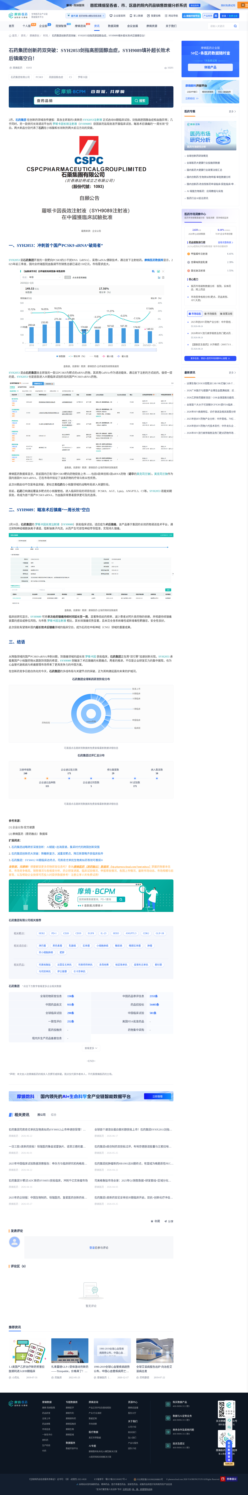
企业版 (43, 26)
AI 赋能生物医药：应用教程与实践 (205, 191)
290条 (70, 1013)
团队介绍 (132, 1448)
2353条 (154, 996)
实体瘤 (86, 945)
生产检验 (46, 1445)
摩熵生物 (70, 1429)
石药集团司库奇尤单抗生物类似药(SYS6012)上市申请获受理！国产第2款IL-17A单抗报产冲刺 (48, 1129)
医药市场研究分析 (196, 146)
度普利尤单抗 (141, 964)
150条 (70, 996)
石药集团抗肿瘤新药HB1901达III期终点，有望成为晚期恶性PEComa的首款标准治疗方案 (133, 1163)
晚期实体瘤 (135, 945)
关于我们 (171, 26)
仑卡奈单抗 (79, 971)
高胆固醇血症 (56, 77)
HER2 (42, 933)
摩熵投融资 (71, 1424)
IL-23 (103, 933)
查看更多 (89, 1048)
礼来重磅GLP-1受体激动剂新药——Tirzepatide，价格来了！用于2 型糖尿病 (69, 1371)
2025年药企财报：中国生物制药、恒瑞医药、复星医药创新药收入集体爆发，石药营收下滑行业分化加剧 (48, 1197)
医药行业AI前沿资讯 (197, 198)
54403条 (154, 1004)
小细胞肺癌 (102, 945)
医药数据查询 (229, 1451)
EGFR (91, 933)
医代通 (74, 16)
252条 (70, 1021)
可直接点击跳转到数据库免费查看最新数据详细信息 (91, 748)
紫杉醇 (158, 964)
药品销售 (46, 1424)
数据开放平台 (191, 15)
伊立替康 (62, 971)
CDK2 (146, 933)
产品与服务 (133, 1443)
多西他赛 (104, 964)
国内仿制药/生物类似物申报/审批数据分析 (209, 177)
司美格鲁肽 (45, 964)
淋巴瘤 (42, 945)
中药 (44, 1451)
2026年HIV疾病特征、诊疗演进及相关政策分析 (211, 411)
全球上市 (46, 1418)
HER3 (116, 933)
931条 (70, 1004)
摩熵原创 (34, 35)
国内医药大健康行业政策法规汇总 (204, 170)
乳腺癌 (72, 945)
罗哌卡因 (82, 77)
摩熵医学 (70, 1408)
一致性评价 (47, 1435)
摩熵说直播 (133, 1408)
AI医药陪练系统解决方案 (100, 1457)
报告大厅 (132, 1413)
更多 (231, 111)
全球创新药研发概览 (197, 156)
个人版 (27, 26)
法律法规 (127, 1489)
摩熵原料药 (71, 1418)
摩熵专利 (70, 1413)
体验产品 (210, 67)
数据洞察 (113, 26)
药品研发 (46, 1413)
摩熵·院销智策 (48, 1408)
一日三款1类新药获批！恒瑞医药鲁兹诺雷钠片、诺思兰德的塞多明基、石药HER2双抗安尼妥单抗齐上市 (48, 1146)
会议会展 (132, 26)
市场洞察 (93, 1424)
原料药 (45, 1440)
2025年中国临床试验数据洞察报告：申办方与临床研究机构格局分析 (48, 1163)
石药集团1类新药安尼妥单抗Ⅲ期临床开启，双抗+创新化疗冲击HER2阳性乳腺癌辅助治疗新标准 (133, 1197)
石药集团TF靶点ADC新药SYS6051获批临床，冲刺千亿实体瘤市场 (48, 1180)
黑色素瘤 (57, 945)
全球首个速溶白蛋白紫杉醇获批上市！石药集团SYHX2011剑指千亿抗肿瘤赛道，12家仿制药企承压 (133, 1129)
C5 (70, 77)
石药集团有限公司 (20, 77)
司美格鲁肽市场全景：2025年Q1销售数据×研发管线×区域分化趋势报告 (133, 1180)
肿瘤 (149, 945)
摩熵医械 (70, 1435)
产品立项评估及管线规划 (100, 1408)
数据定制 (93, 1418)
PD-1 (54, 933)
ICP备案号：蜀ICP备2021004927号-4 (110, 1479)
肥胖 (62, 952)
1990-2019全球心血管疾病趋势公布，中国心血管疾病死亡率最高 (112, 1371)
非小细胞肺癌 (46, 952)
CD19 (78, 933)
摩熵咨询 (80, 26)
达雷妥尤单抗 (64, 964)
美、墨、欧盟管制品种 (142, 1489)
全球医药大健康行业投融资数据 (203, 163)
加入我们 (132, 1438)
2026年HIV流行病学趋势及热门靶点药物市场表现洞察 (219, 333)
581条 (153, 1013)
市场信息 (46, 1429)
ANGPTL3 (131, 933)
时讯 (45, 35)
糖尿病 (118, 945)
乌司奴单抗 (45, 971)
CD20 (66, 933)
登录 (92, 1247)
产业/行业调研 (95, 1413)
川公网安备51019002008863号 (149, 1479)
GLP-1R (160, 933)
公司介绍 (132, 1427)
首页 (11, 26)
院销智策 (61, 26)
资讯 (97, 26)
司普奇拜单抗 (85, 964)
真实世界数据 (95, 1438)
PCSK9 (39, 77)
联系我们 (132, 1432)
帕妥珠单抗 (121, 964)
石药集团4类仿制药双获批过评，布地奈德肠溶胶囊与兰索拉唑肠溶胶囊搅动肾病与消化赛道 (133, 1146)
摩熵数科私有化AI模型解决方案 (103, 1451)
